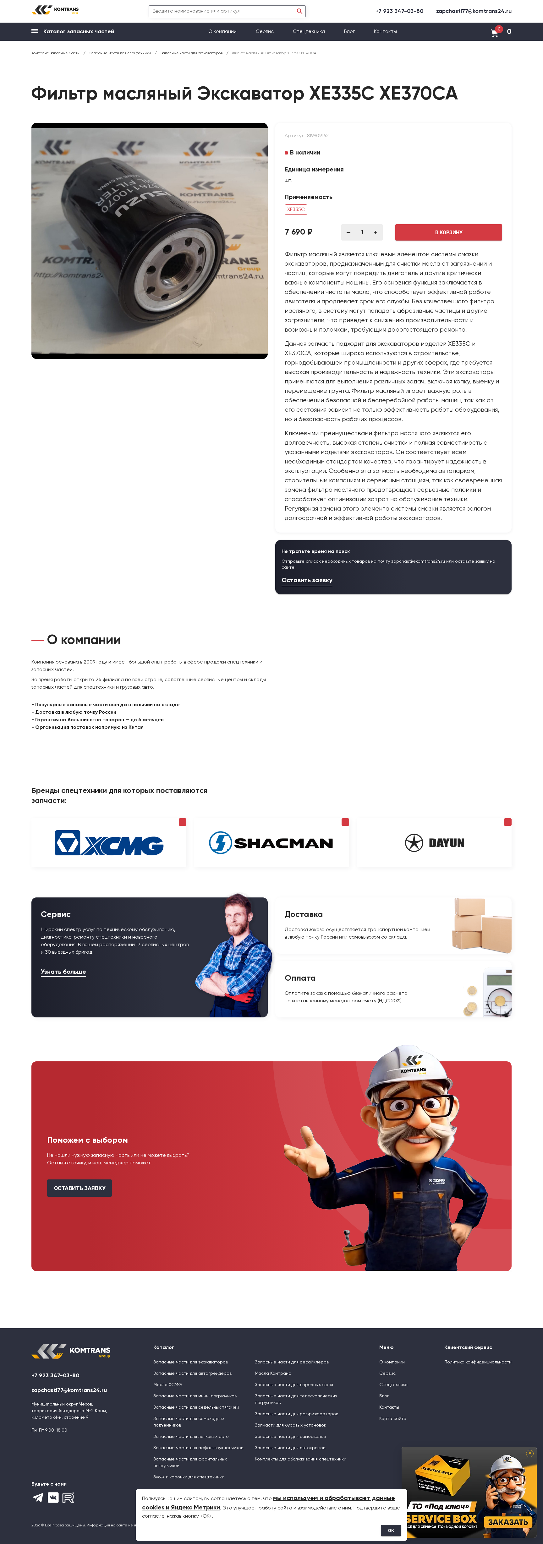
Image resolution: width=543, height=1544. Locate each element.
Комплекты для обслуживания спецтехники (300, 1459)
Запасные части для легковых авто (191, 1436)
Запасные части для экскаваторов (190, 1362)
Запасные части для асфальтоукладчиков (198, 1448)
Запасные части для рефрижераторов (296, 1414)
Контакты (385, 31)
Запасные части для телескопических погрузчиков (296, 1399)
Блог (349, 31)
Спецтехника (309, 31)
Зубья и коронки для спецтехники (188, 1477)
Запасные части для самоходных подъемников (188, 1422)
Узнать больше (63, 972)
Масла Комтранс (273, 1373)
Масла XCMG (167, 1385)
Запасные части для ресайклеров (292, 1362)
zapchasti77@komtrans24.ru (474, 11)
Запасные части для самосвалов (290, 1436)
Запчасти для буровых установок (290, 1425)
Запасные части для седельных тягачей (196, 1407)
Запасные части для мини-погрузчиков (195, 1396)
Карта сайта (392, 1419)
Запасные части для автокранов (290, 1448)
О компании (223, 31)
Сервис (265, 31)
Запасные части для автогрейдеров (192, 1373)
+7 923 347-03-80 (400, 11)
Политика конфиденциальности (478, 1362)
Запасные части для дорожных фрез (294, 1385)
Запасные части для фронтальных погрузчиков (190, 1462)
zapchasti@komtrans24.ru (418, 561)
